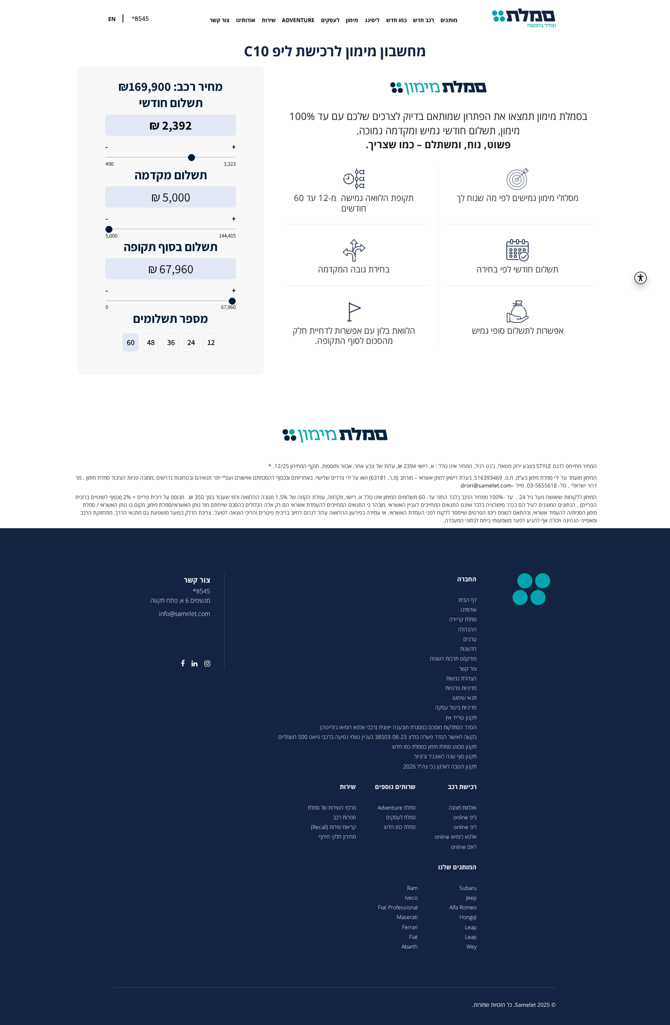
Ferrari (410, 927)
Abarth (410, 946)
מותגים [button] (449, 20)
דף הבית (468, 600)
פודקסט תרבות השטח (453, 658)
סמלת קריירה (463, 619)
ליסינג (372, 20)
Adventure (298, 20)
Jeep (471, 897)
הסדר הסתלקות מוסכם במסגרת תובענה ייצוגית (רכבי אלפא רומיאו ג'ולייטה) (398, 727)
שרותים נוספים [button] (395, 786)
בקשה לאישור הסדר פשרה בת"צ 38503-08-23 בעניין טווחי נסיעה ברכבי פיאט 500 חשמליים (377, 737)
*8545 (140, 19)
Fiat (413, 936)
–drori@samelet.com (487, 485)
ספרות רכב (344, 817)
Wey (471, 946)
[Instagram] (203, 663)
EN (112, 19)
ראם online (464, 846)
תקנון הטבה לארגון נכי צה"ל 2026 (440, 766)
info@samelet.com (184, 613)
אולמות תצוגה (463, 807)
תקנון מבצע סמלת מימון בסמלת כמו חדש (434, 746)
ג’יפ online (465, 817)
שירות (269, 20)
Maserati (407, 917)
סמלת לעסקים (401, 817)
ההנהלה (467, 629)
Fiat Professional (398, 907)
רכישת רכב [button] (462, 786)
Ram (412, 887)
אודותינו (245, 20)
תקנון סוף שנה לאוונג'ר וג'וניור (445, 756)
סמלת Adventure (397, 807)
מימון (352, 20)
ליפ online (465, 827)
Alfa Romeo (463, 907)
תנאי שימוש (465, 697)
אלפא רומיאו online (456, 836)
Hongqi (468, 917)
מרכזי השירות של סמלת (332, 807)
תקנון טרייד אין (461, 717)
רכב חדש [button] (423, 20)
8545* (201, 591)
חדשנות (468, 648)
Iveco (411, 897)
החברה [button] (467, 579)
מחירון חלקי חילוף (337, 836)
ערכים (470, 639)
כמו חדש (396, 20)
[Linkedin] (191, 663)
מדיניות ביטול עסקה (456, 707)
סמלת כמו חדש (400, 827)
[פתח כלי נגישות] (640, 278)
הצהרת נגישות (461, 678)
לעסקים (330, 20)
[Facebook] (179, 663)
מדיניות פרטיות (461, 688)
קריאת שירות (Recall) (333, 827)
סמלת (524, 18)
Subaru (468, 887)
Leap (471, 927)
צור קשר (220, 20)
